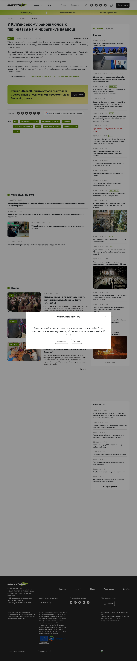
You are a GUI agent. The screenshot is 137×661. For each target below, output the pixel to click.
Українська (61, 341)
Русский (76, 341)
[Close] (105, 317)
